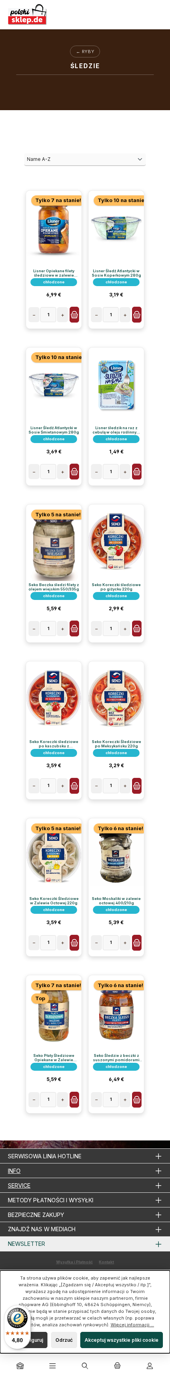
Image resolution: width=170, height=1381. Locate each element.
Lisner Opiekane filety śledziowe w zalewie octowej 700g (53, 273)
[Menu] (52, 1366)
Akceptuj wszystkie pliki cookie (122, 1340)
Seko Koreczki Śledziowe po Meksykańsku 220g (116, 743)
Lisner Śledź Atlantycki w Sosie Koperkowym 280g (116, 273)
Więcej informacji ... (132, 1325)
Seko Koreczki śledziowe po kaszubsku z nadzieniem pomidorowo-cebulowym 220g (54, 743)
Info (14, 1170)
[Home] (20, 1366)
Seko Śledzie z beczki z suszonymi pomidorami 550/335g (116, 1057)
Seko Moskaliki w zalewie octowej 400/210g (116, 900)
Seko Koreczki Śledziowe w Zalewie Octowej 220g (54, 900)
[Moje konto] (149, 1366)
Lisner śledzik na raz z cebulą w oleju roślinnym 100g (116, 430)
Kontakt (106, 1262)
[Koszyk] (117, 1366)
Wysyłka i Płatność (74, 1262)
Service (19, 1185)
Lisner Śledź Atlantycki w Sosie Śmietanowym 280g (53, 430)
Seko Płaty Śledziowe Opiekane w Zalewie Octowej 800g (53, 1057)
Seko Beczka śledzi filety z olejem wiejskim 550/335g (53, 587)
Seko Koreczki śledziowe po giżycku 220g (116, 587)
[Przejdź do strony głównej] (27, 14)
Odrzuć (64, 1340)
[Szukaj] (85, 1366)
